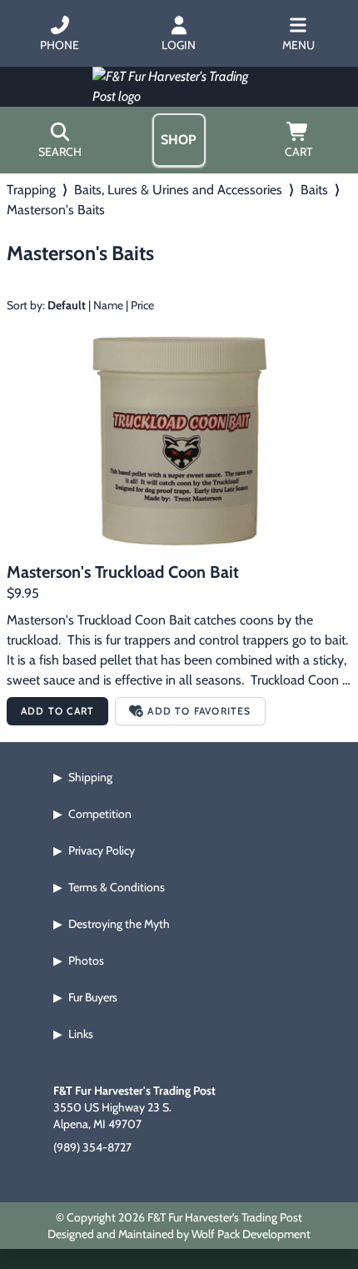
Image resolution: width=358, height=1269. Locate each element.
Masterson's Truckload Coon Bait (123, 572)
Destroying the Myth (119, 923)
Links (80, 1033)
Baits (314, 190)
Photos (86, 960)
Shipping (90, 777)
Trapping (31, 190)
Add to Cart (57, 711)
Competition (100, 813)
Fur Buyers (92, 997)
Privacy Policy (101, 850)
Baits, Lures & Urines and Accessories (178, 190)
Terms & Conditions (116, 887)
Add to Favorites (199, 711)
